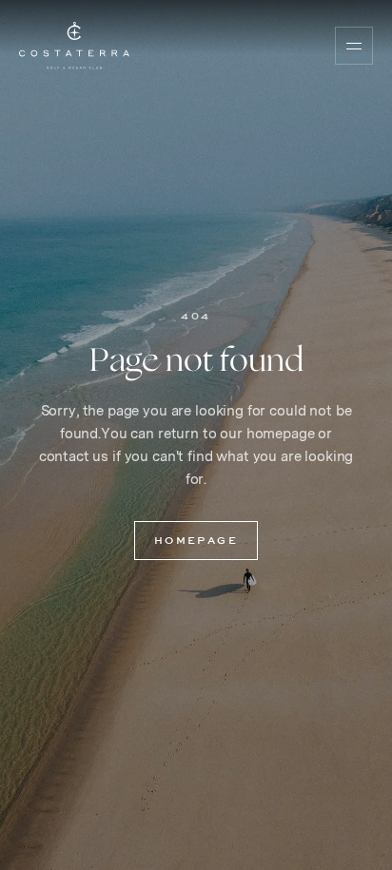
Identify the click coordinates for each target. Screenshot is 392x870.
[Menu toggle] (354, 46)
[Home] (74, 45)
